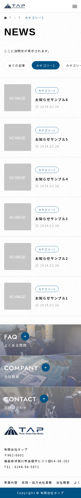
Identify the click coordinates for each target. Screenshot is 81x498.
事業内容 (11, 482)
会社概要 (63, 482)
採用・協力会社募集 (37, 482)
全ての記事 (17, 65)
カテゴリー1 (47, 90)
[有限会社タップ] (14, 6)
